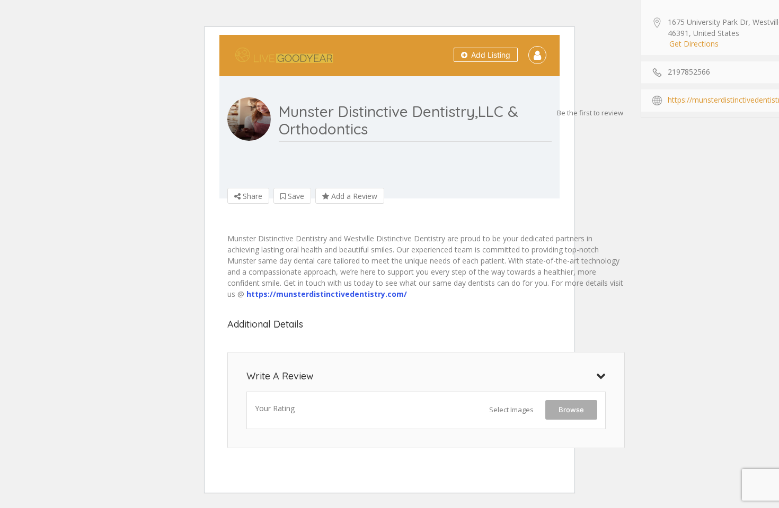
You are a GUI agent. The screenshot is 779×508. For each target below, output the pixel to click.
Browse (571, 409)
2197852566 (689, 72)
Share (251, 196)
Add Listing (489, 54)
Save (295, 196)
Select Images (511, 409)
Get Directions (694, 44)
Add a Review (353, 196)
